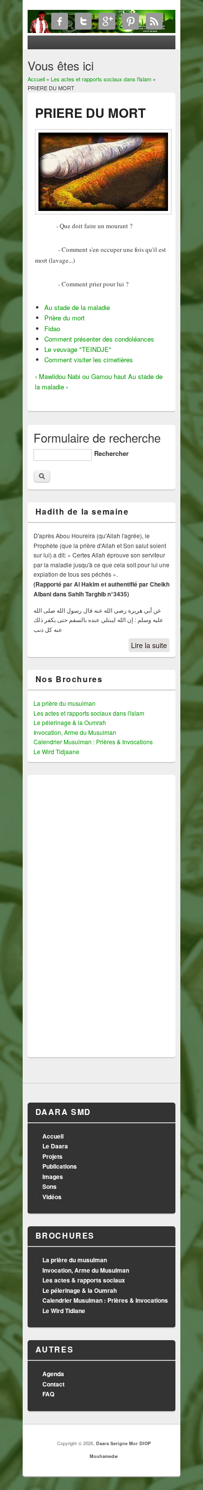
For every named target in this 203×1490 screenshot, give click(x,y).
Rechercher (111, 453)
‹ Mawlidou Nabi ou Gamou (73, 376)
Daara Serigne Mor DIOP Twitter (83, 21)
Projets (52, 1156)
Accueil (36, 79)
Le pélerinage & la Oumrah (70, 722)
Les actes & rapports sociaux (83, 1280)
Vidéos (52, 1196)
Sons (49, 1186)
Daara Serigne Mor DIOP (123, 1443)
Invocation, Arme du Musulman (75, 732)
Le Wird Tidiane (63, 1310)
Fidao (52, 328)
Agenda (53, 1373)
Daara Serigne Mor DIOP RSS (154, 21)
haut (120, 376)
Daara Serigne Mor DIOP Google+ (107, 21)
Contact (53, 1384)
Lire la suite (149, 645)
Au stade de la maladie (77, 307)
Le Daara (55, 1146)
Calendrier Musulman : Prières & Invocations (93, 741)
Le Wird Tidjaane (56, 751)
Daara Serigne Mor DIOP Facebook (59, 21)
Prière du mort (64, 317)
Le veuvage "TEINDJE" (77, 349)
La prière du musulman (65, 703)
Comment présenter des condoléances (99, 339)
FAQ (48, 1393)
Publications (59, 1166)
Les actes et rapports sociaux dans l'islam (101, 79)
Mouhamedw (104, 1456)
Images (52, 1176)
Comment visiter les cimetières (88, 359)
